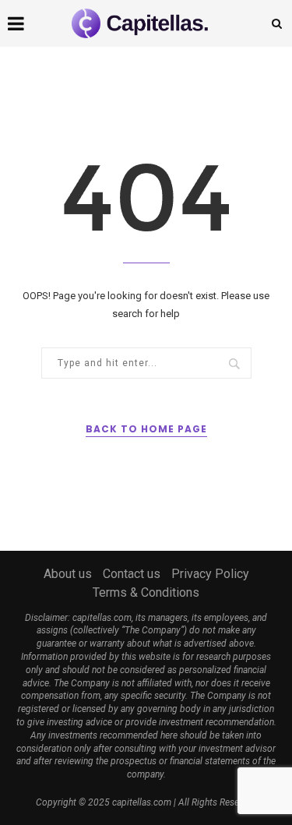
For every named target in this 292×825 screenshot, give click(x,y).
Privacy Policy (210, 573)
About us (68, 573)
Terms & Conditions (146, 592)
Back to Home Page (146, 428)
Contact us (131, 573)
